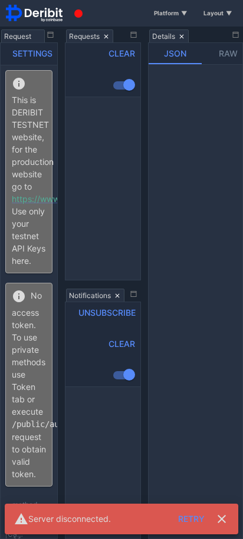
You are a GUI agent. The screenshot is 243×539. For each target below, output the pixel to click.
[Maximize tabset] (51, 35)
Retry (191, 519)
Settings (32, 53)
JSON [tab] (175, 53)
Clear (122, 53)
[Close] (222, 519)
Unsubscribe (107, 312)
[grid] (102, 188)
